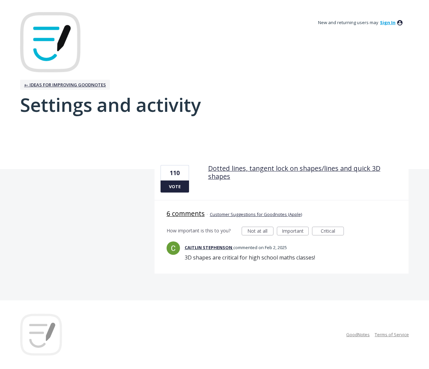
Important (295, 231)
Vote (175, 186)
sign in (387, 22)
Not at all (260, 231)
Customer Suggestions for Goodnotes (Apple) (256, 214)
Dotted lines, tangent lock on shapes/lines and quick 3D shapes (294, 172)
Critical (332, 231)
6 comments (186, 213)
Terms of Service (392, 334)
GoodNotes (358, 334)
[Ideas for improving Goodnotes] (50, 42)
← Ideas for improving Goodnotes (65, 85)
